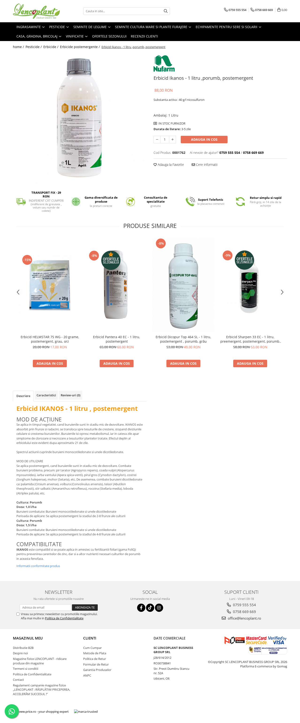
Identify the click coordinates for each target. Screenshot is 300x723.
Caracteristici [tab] (46, 395)
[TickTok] (150, 608)
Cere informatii (206, 164)
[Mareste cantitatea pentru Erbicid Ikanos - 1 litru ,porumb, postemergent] (172, 139)
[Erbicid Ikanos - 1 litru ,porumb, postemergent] (79, 118)
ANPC (87, 675)
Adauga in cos (204, 139)
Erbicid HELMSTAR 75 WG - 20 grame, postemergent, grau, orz (50, 339)
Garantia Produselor (97, 670)
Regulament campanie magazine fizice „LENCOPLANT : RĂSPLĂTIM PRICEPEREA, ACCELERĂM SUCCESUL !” (41, 689)
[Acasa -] (36, 11)
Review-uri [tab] (70, 395)
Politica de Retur (94, 659)
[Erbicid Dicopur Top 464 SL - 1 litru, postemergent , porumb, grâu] (183, 285)
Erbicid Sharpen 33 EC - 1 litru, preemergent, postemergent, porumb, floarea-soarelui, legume (250, 339)
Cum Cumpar (92, 648)
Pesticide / (34, 47)
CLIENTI (89, 638)
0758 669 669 (244, 611)
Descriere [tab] (23, 396)
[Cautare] (165, 11)
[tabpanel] (79, 118)
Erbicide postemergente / (80, 47)
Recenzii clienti (144, 36)
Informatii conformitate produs (38, 566)
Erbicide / (51, 47)
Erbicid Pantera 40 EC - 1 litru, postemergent (116, 339)
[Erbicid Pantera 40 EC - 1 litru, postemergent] (117, 285)
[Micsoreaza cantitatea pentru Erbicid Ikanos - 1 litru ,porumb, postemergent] (157, 139)
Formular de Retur (96, 664)
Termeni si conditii (25, 668)
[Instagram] (159, 608)
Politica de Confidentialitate (64, 618)
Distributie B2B (23, 648)
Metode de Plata (94, 653)
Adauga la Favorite (170, 164)
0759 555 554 (244, 604)
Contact (18, 680)
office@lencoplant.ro (244, 618)
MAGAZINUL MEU (28, 638)
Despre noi (20, 653)
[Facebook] (141, 608)
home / (19, 47)
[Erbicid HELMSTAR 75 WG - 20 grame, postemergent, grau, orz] (50, 285)
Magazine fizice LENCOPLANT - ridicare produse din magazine (40, 661)
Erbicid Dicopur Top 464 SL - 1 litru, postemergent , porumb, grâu (183, 339)
